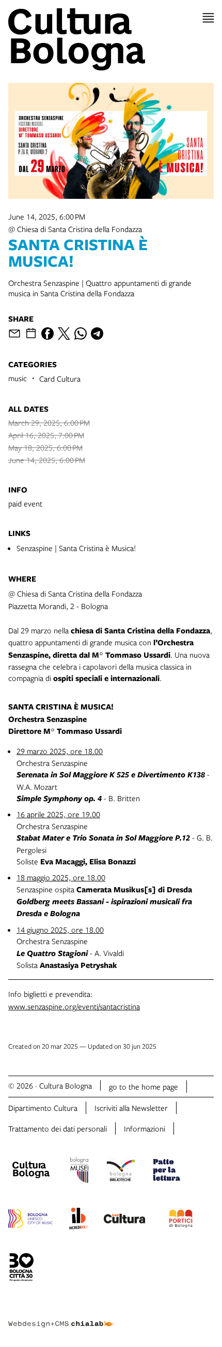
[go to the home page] (111, 39)
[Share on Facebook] (47, 333)
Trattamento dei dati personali (57, 1128)
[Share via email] (14, 333)
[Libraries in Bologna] (120, 1171)
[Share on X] (64, 333)
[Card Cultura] (124, 1220)
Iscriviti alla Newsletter (131, 1108)
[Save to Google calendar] (31, 333)
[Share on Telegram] (97, 333)
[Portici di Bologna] (181, 1220)
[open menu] (208, 18)
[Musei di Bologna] (79, 1171)
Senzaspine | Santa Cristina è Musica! (76, 548)
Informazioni (144, 1128)
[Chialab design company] (61, 1315)
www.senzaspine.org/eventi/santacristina (74, 1006)
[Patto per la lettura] (167, 1171)
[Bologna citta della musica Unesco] (30, 1220)
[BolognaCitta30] (21, 1269)
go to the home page (143, 1086)
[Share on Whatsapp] (80, 333)
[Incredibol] (78, 1220)
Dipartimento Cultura (42, 1108)
